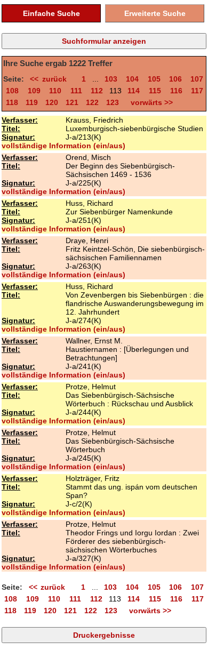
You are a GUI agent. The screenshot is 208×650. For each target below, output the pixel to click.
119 (32, 102)
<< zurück (51, 79)
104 (132, 79)
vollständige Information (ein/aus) (63, 145)
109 (34, 90)
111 (76, 90)
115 (155, 90)
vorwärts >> (149, 102)
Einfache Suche (51, 13)
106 (175, 79)
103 (111, 79)
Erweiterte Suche (155, 13)
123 (112, 102)
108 (12, 90)
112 (97, 90)
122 (92, 102)
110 (55, 90)
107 (196, 79)
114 (133, 90)
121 (72, 102)
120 (51, 102)
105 (154, 79)
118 (12, 102)
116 (176, 90)
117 (197, 90)
